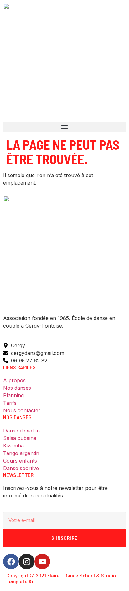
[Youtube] (42, 561)
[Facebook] (11, 561)
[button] (64, 127)
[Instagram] (26, 561)
